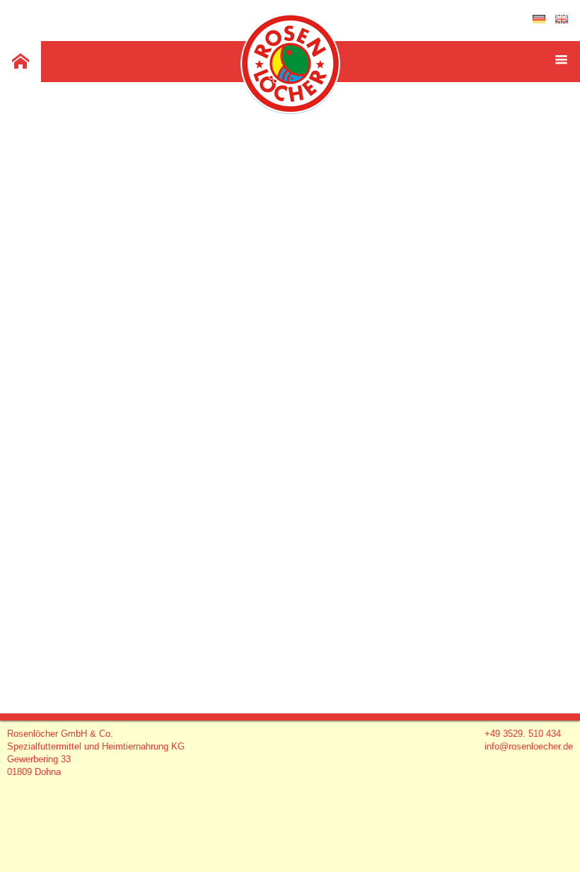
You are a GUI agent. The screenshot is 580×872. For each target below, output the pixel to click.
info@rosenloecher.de (529, 746)
